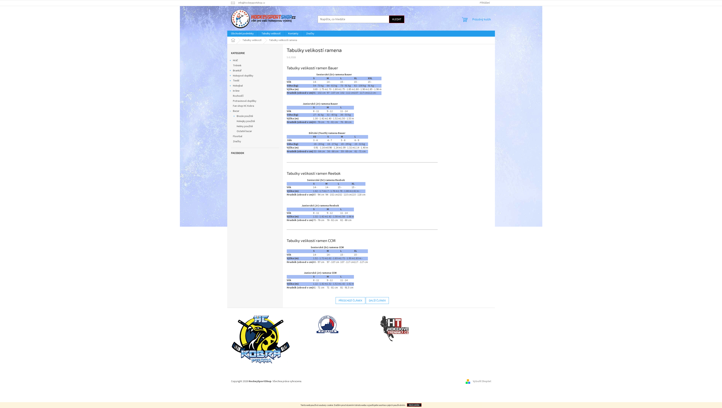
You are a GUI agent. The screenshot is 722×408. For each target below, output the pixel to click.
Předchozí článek (350, 300)
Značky (237, 141)
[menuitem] (242, 34)
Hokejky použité (246, 121)
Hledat (396, 19)
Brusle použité (245, 116)
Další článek (377, 300)
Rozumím (414, 405)
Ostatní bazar (244, 131)
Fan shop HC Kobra (243, 106)
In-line (236, 91)
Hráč (235, 60)
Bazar (236, 111)
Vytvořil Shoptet (482, 381)
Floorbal (237, 136)
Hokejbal (238, 86)
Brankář (237, 71)
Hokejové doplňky (243, 76)
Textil (236, 81)
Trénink (237, 65)
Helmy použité (245, 126)
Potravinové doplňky (244, 101)
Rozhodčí (238, 96)
